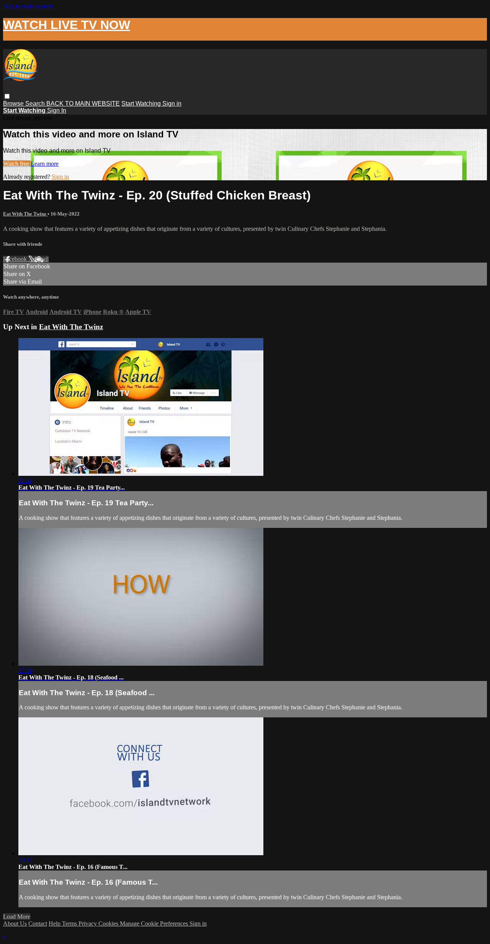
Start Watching (141, 103)
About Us (15, 923)
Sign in (171, 103)
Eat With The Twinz (25, 214)
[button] (7, 96)
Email (41, 259)
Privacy (88, 923)
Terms (70, 923)
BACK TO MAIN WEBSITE (83, 103)
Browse (14, 103)
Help (55, 923)
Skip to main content (28, 6)
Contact (37, 923)
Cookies (109, 923)
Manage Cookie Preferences (154, 923)
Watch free (17, 163)
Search (35, 103)
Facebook (15, 259)
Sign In (56, 110)
